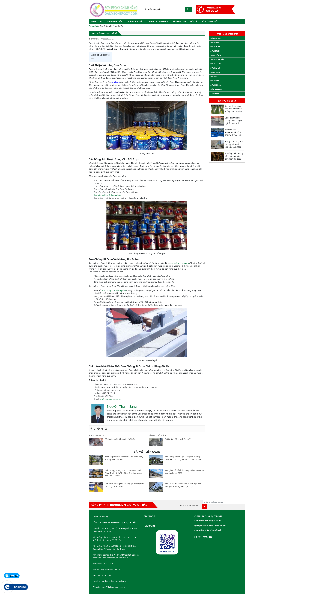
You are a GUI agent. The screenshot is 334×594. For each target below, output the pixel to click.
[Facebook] (91, 429)
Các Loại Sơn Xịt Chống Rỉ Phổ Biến (120, 439)
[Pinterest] (98, 429)
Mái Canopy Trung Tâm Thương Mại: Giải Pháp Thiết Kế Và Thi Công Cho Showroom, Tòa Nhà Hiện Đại (123, 473)
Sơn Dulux (215, 47)
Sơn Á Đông (215, 55)
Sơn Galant (215, 64)
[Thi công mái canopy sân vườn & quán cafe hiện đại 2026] (217, 156)
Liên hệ (193, 21)
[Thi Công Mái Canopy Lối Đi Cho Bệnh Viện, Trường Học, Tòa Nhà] (96, 460)
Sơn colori (215, 38)
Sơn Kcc (213, 76)
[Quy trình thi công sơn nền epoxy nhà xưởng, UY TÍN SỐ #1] (217, 109)
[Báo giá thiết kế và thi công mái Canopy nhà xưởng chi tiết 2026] (156, 473)
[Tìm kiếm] (188, 9)
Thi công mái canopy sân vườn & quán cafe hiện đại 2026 (234, 156)
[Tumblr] (102, 429)
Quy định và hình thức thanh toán (210, 526)
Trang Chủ (93, 26)
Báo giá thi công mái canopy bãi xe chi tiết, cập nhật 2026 (234, 144)
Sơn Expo (214, 42)
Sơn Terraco (216, 89)
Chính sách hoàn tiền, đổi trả (207, 530)
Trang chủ (96, 21)
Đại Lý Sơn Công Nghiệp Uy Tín (178, 439)
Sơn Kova (214, 81)
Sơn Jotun (215, 51)
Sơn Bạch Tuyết (217, 59)
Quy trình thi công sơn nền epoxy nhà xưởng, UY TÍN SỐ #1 (234, 109)
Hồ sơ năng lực (209, 21)
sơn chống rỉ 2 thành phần (114, 290)
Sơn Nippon (215, 85)
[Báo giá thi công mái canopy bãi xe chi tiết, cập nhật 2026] (217, 144)
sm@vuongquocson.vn (110, 399)
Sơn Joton (215, 72)
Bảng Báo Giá (179, 21)
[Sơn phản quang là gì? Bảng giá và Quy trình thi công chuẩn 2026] (96, 487)
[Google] (106, 429)
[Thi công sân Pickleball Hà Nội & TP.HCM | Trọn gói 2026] (217, 132)
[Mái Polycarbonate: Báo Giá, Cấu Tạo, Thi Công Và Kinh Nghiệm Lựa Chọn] (156, 487)
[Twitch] (95, 429)
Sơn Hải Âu (215, 68)
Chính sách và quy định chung (208, 521)
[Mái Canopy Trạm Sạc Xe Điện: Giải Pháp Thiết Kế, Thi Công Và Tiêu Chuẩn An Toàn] (156, 460)
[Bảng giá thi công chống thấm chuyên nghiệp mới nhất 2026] (217, 121)
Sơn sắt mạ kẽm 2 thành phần (107, 195)
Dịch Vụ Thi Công (157, 21)
